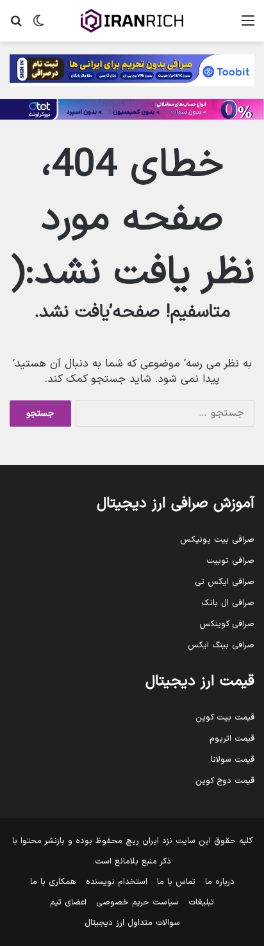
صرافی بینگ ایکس (221, 645)
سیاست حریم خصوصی (137, 902)
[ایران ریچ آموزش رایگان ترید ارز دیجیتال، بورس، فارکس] (132, 21)
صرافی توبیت (230, 561)
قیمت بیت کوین (224, 717)
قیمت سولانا (232, 759)
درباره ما (220, 882)
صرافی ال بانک (227, 603)
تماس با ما (176, 882)
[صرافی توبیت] (132, 70)
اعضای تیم (68, 902)
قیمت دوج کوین (224, 781)
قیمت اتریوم (232, 738)
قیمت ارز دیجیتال (199, 681)
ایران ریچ (142, 841)
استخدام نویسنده (116, 882)
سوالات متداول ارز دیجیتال (132, 923)
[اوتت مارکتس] (132, 109)
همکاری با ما (53, 882)
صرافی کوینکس (226, 624)
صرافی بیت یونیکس (217, 539)
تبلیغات (201, 902)
